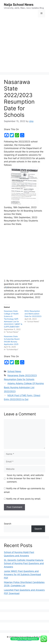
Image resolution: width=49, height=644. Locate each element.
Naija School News (18, 5)
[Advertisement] (24, 45)
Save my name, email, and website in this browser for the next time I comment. (25, 478)
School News (14, 371)
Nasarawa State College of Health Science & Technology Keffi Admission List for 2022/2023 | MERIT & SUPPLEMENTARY (13, 319)
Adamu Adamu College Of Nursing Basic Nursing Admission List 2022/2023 (24, 387)
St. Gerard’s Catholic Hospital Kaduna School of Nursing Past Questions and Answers (24, 563)
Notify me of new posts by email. (23, 498)
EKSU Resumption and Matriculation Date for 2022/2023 (33, 313)
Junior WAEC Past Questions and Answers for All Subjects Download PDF (22, 574)
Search (7, 523)
